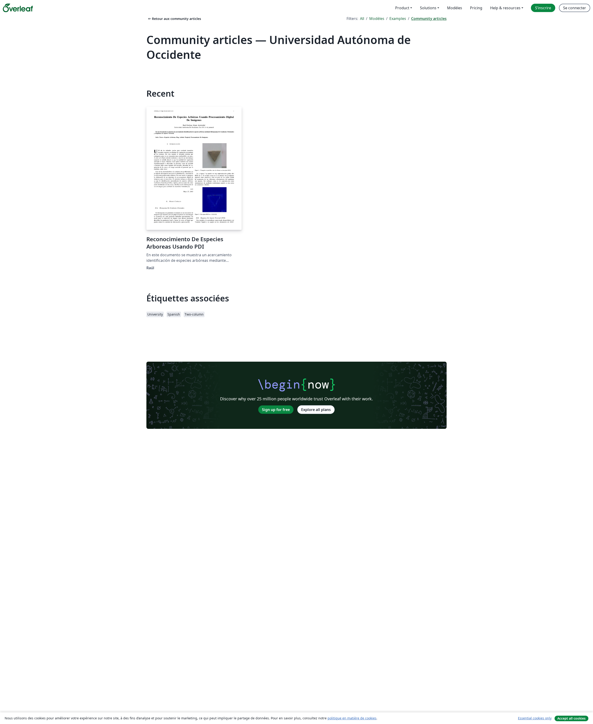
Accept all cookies (571, 718)
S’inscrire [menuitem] (543, 7)
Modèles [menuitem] (454, 7)
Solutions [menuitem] (428, 7)
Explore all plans (316, 409)
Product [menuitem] (402, 7)
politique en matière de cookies (352, 718)
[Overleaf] (18, 8)
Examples (397, 18)
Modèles (376, 18)
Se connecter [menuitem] (574, 7)
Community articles (429, 18)
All (362, 18)
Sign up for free (276, 409)
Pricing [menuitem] (476, 7)
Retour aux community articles (174, 18)
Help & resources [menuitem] (505, 7)
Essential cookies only (535, 718)
